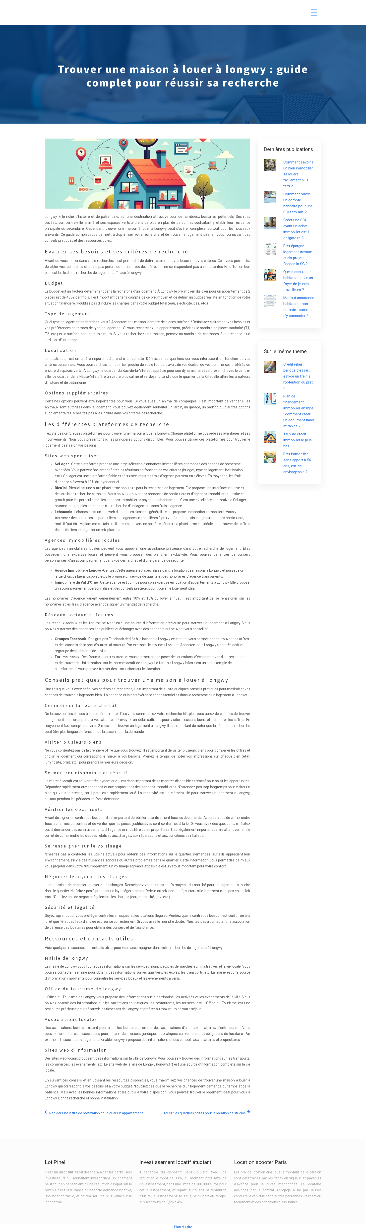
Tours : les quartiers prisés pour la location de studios (204, 1113)
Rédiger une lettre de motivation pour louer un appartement (96, 1113)
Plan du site (183, 1227)
